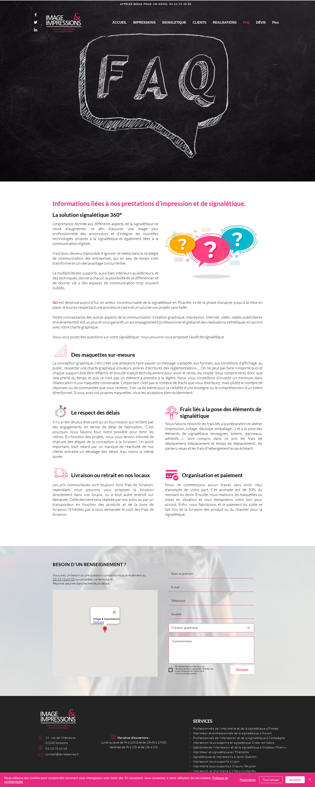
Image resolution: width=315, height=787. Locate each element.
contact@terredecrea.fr (62, 754)
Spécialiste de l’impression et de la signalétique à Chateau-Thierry (239, 747)
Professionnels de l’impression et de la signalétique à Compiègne (239, 738)
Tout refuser (271, 780)
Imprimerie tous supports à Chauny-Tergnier (224, 766)
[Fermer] (309, 780)
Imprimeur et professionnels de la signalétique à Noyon (232, 733)
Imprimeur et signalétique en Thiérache (221, 752)
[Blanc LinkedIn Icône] (35, 29)
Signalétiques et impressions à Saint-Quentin (225, 757)
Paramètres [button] (248, 780)
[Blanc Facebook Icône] (35, 14)
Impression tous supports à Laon (216, 761)
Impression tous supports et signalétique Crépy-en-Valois (233, 742)
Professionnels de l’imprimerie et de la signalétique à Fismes (235, 728)
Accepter (295, 780)
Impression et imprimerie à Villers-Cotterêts (224, 771)
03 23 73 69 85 (181, 4)
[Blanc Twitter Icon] (35, 22)
